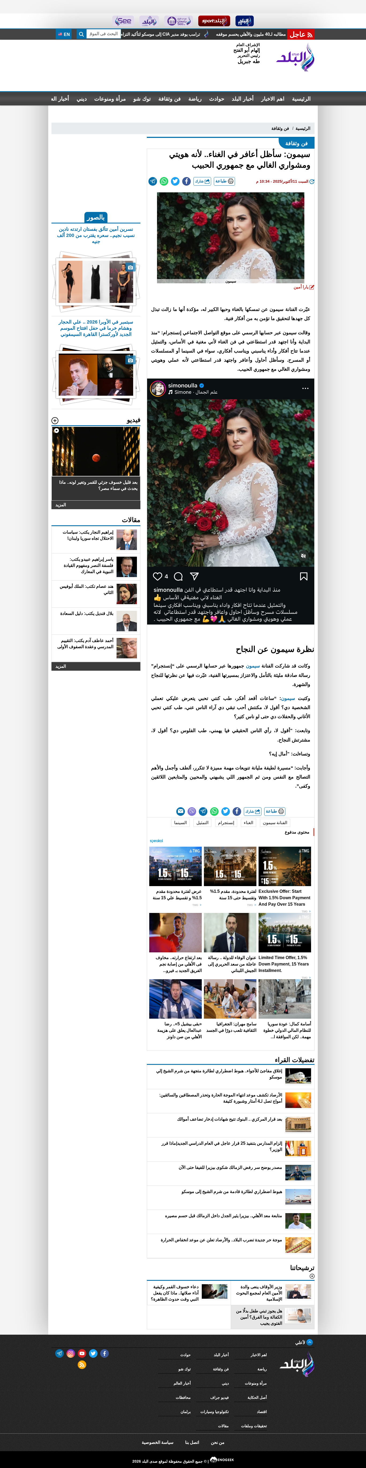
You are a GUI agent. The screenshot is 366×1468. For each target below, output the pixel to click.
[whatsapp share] (164, 181)
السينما (180, 822)
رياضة (195, 99)
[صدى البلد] (295, 57)
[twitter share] (175, 181)
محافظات (183, 1397)
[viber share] (192, 811)
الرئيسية (301, 99)
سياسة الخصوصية (157, 1442)
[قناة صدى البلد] (245, 21)
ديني (82, 99)
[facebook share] (186, 181)
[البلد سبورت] (214, 21)
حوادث (216, 99)
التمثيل (202, 822)
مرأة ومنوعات (110, 99)
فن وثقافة (169, 99)
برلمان (186, 1412)
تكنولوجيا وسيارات (214, 1412)
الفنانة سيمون (275, 822)
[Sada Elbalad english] (123, 21)
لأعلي (300, 1342)
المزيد (60, 504)
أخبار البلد (243, 99)
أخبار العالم (56, 99)
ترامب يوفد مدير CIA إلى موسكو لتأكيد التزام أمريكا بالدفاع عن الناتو (226, 34)
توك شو (142, 99)
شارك (200, 181)
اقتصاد (262, 1412)
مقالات (223, 1426)
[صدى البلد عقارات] (149, 21)
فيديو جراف (219, 1397)
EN (66, 34)
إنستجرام (226, 822)
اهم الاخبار (273, 99)
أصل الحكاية (257, 1397)
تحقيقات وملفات (254, 1426)
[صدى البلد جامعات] (178, 21)
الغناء (248, 822)
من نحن (218, 1442)
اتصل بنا (192, 1442)
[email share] (152, 181)
